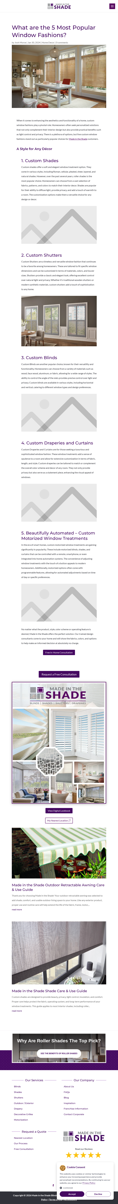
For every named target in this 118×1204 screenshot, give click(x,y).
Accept (72, 1194)
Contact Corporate (74, 1114)
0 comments (62, 42)
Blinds (17, 1086)
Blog (66, 1097)
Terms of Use (55, 1199)
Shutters (18, 1097)
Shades (18, 1092)
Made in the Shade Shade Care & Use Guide (49, 991)
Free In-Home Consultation (59, 652)
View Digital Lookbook (59, 810)
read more (17, 909)
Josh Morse (20, 42)
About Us (69, 1086)
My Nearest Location (57, 820)
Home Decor (48, 42)
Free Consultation (24, 1149)
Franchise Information (76, 1108)
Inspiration (69, 1103)
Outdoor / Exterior (24, 1103)
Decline (98, 1194)
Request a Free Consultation (59, 674)
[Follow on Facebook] (53, 1185)
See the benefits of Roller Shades (59, 1053)
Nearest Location (23, 1138)
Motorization (21, 1119)
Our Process (20, 1143)
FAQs (67, 1092)
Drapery (18, 1108)
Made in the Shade (78, 138)
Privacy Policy (88, 1183)
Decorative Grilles (23, 1114)
